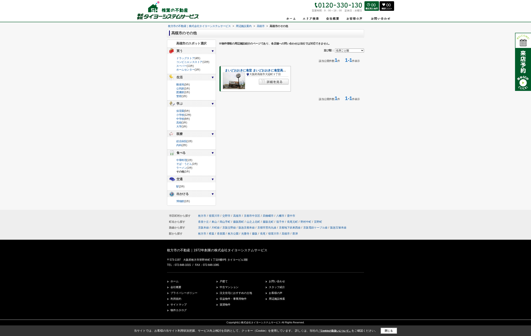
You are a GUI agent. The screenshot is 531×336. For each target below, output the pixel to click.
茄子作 (280, 221)
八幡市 (280, 215)
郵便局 (180, 84)
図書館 (180, 92)
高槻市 (237, 215)
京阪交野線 (229, 227)
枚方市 (202, 215)
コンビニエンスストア (189, 62)
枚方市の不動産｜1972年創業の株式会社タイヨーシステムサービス (217, 250)
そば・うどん (184, 163)
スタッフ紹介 (277, 287)
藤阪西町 (239, 221)
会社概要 (176, 287)
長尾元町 (293, 221)
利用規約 (176, 298)
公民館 (180, 88)
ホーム (175, 281)
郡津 (295, 233)
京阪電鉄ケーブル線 (315, 227)
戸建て (224, 281)
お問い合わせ (277, 281)
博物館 (180, 201)
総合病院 (181, 141)
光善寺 (245, 233)
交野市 (226, 215)
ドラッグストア (185, 58)
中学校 (180, 118)
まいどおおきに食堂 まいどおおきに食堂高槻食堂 (258, 70)
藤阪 (254, 233)
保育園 (180, 110)
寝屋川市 (214, 215)
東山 (215, 221)
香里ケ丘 (204, 221)
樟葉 (211, 233)
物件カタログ (179, 310)
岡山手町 (225, 221)
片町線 (216, 227)
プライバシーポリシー (184, 292)
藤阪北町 (268, 221)
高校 (178, 122)
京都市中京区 (252, 215)
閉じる (389, 330)
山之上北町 (254, 221)
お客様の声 (275, 292)
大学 (178, 126)
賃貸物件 (225, 304)
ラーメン (181, 167)
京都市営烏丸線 (267, 227)
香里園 (221, 233)
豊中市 (291, 215)
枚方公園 (233, 233)
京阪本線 (204, 227)
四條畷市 (268, 215)
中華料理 (181, 160)
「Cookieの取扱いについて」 (334, 330)
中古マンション (229, 287)
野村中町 (306, 221)
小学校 (180, 114)
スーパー (181, 65)
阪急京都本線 (247, 227)
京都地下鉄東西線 (290, 227)
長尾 (263, 233)
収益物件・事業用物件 (233, 298)
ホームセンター (185, 69)
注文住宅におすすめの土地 (236, 292)
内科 (178, 145)
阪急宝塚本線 (338, 227)
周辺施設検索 (277, 298)
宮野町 (318, 221)
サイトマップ (179, 304)
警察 (178, 96)
